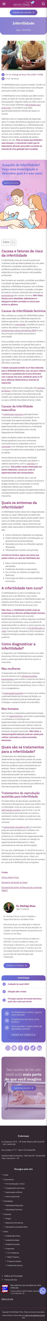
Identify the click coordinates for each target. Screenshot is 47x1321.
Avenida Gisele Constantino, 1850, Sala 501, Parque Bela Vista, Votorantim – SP (23, 1157)
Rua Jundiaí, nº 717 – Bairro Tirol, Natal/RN (18, 1150)
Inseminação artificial (13, 1192)
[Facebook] (26, 1048)
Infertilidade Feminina (13, 1209)
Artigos (8, 1218)
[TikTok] (33, 1048)
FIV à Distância (13, 1253)
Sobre (6, 1231)
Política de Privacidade (13, 1276)
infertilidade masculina (13, 414)
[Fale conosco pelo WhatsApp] (42, 1291)
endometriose (8, 295)
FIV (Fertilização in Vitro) (15, 1184)
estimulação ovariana (11, 810)
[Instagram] (8, 1048)
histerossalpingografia (13, 693)
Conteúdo (7, 1214)
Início (18, 30)
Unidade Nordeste (12, 1240)
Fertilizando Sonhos (15, 1265)
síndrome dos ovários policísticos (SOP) (19, 330)
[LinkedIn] (39, 1048)
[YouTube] (20, 1048)
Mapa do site (7, 1299)
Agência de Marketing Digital (35, 1315)
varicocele (6, 446)
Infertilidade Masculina (14, 1205)
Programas (9, 1248)
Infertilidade (8, 1201)
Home (6, 1175)
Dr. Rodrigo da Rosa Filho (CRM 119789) (26, 74)
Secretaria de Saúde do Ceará (14, 882)
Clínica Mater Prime (10, 877)
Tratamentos (9, 1179)
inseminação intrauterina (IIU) (16, 827)
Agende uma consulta (11, 183)
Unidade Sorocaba (12, 1244)
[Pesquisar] (43, 4)
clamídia (31, 463)
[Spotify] (14, 1048)
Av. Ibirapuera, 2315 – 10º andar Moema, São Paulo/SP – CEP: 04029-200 (23, 1143)
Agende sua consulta (22, 12)
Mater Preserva (13, 1257)
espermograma (16, 716)
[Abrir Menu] (4, 4)
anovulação (20, 324)
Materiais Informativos (14, 1223)
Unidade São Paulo (12, 1236)
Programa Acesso (14, 1261)
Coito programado (12, 1196)
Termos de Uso (10, 1279)
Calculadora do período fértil (16, 1227)
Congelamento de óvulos (15, 1188)
